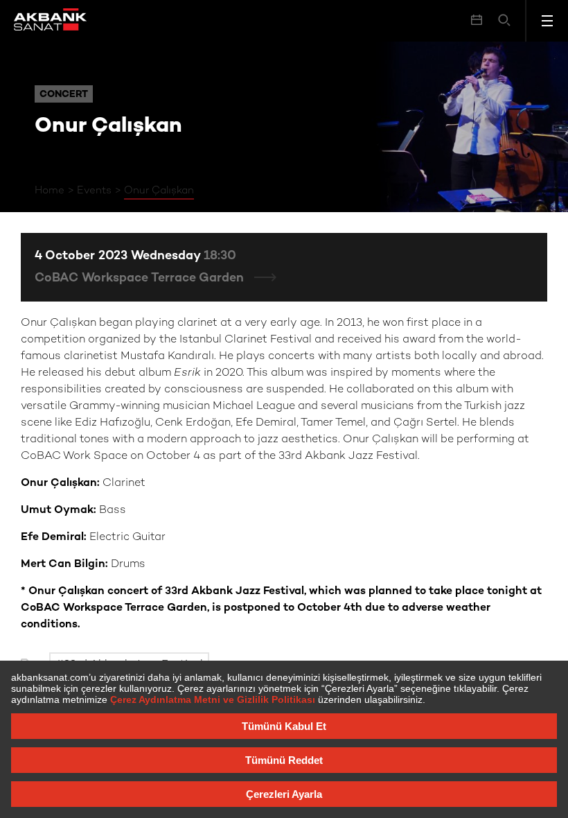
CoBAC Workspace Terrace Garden (141, 278)
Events (94, 190)
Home (49, 190)
